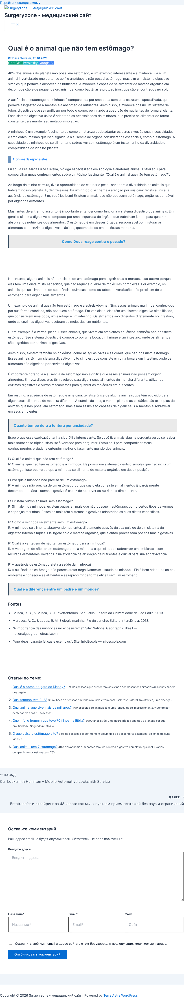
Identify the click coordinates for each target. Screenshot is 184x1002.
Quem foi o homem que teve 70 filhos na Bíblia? (49, 721)
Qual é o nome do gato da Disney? (39, 687)
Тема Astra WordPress (120, 995)
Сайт (128, 914)
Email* (73, 914)
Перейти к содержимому (20, 3)
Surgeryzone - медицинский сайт (48, 15)
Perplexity (31, 63)
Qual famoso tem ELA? (30, 700)
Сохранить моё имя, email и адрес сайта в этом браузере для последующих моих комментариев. (91, 943)
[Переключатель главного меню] (15, 25)
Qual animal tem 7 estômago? (35, 747)
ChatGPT (15, 63)
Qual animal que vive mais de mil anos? (42, 708)
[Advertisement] (92, 261)
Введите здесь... (20, 849)
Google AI (46, 63)
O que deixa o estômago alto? (35, 734)
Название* (16, 914)
